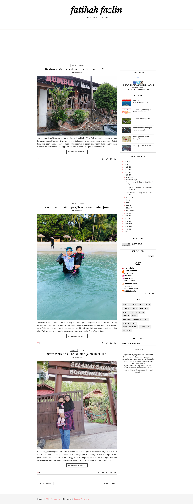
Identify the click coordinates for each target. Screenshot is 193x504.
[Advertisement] (77, 48)
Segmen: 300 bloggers (141, 119)
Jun (127, 200)
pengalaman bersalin (132, 319)
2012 (127, 232)
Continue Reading (77, 152)
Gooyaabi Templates (81, 499)
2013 (127, 229)
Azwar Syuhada (130, 270)
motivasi (127, 331)
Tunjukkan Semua (149, 293)
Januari (129, 213)
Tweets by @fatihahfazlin (131, 343)
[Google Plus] (103, 159)
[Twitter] (107, 159)
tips (146, 319)
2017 (127, 218)
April (128, 205)
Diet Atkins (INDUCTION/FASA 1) (140, 102)
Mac (128, 208)
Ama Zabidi (128, 273)
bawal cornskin (130, 327)
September (130, 180)
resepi (134, 305)
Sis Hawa (128, 276)
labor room (145, 327)
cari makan (128, 312)
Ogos (128, 197)
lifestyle (127, 308)
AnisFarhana (144, 305)
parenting (140, 312)
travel (73, 203)
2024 (127, 164)
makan (74, 65)
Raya (135, 308)
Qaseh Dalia (129, 268)
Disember (130, 177)
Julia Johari (128, 286)
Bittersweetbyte (131, 288)
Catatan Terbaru (45, 483)
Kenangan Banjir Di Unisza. (143, 146)
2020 (127, 175)
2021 (127, 172)
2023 (127, 167)
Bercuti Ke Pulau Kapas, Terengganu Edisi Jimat (76, 207)
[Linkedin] (115, 159)
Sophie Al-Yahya (130, 283)
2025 (127, 162)
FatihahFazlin (129, 281)
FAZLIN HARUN (130, 291)
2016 (127, 221)
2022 (127, 170)
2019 (127, 216)
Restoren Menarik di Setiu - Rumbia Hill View (77, 69)
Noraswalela (129, 278)
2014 (127, 226)
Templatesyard (56, 499)
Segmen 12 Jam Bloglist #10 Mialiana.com (142, 111)
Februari (129, 210)
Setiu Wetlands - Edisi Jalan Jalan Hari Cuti (77, 354)
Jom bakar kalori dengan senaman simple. (142, 129)
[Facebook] (99, 159)
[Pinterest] (111, 159)
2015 (127, 224)
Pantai (126, 316)
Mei (128, 202)
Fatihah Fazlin (96, 9)
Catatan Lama (109, 483)
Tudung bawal (129, 323)
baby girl (144, 308)
